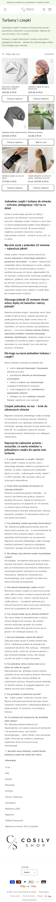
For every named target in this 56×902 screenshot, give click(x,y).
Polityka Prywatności (14, 820)
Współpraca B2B (12, 809)
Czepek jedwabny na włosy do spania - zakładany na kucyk (39, 177)
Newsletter (10, 785)
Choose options (15, 98)
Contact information (29, 900)
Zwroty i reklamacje (13, 797)
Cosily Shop (17, 892)
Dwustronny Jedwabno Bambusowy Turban (10, 88)
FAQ (7, 773)
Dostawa (9, 791)
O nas (7, 767)
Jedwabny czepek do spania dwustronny (38, 88)
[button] (5, 9)
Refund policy (44, 892)
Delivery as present (35, 132)
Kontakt (8, 779)
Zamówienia (10, 803)
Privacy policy (15, 896)
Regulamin (9, 814)
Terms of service (29, 896)
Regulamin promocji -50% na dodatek (21, 826)
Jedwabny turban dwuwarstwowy (14, 132)
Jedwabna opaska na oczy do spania (13, 177)
